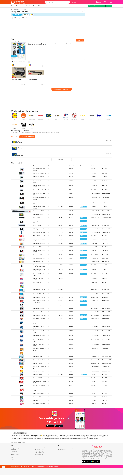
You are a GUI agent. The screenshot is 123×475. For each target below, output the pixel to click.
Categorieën (41, 6)
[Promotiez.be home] (18, 2)
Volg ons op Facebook (39, 449)
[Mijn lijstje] (111, 2)
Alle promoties (17, 9)
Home (12, 6)
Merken (12, 452)
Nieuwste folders (20, 6)
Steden (47, 6)
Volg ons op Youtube (39, 452)
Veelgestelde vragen (15, 448)
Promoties (28, 6)
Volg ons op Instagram (39, 451)
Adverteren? (13, 449)
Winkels (35, 6)
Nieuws (12, 459)
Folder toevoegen (15, 457)
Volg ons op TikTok (39, 454)
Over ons (13, 456)
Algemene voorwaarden (42, 466)
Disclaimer (34, 466)
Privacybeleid (50, 466)
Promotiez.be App (15, 454)
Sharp (22, 9)
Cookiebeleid (56, 466)
